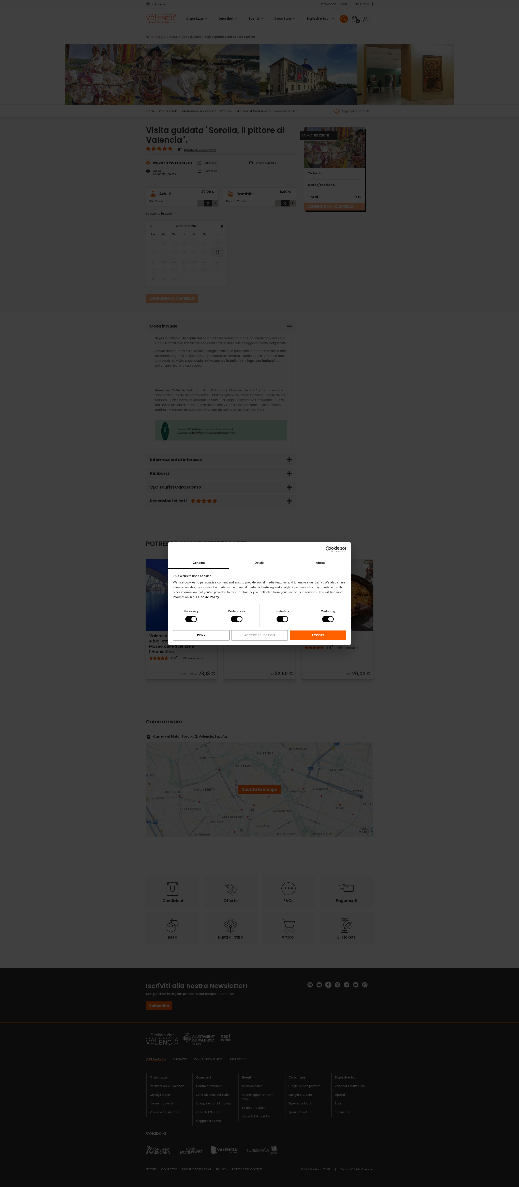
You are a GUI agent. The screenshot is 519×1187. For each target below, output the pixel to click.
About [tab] (320, 562)
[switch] (236, 619)
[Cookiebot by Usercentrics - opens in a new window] (328, 549)
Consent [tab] (199, 562)
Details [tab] (260, 562)
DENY (201, 635)
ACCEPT (318, 635)
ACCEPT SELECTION (259, 635)
